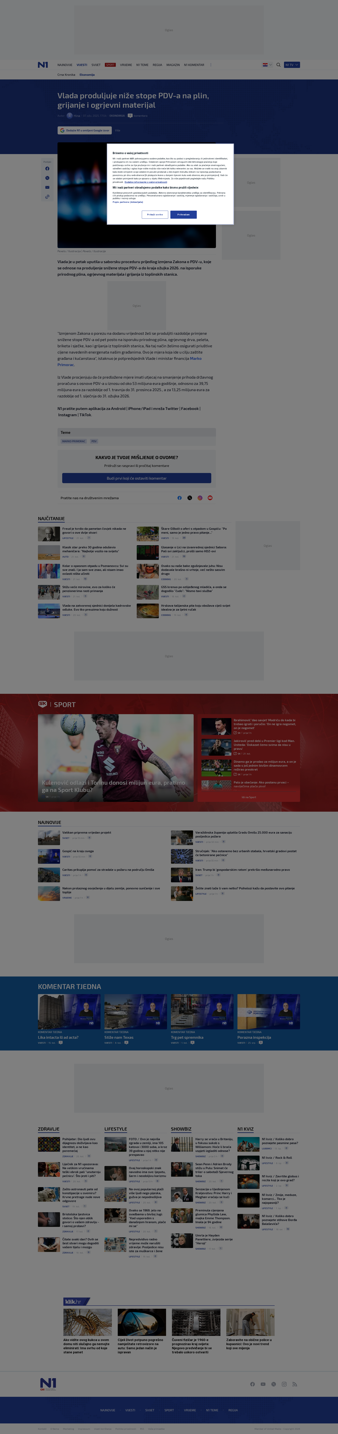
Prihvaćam (183, 214)
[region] (170, 184)
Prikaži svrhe (155, 214)
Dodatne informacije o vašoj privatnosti (146, 182)
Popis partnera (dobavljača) (128, 202)
